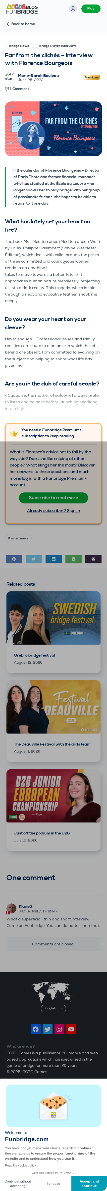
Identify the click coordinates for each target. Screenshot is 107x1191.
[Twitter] (34, 559)
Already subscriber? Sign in (53, 510)
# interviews (18, 538)
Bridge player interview (57, 46)
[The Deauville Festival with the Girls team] (53, 707)
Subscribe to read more (53, 498)
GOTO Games (34, 1072)
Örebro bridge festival (34, 655)
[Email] (93, 559)
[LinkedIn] (54, 559)
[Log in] (73, 9)
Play (91, 8)
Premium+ (92, 78)
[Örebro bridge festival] (53, 618)
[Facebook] (14, 559)
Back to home (23, 24)
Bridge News (19, 46)
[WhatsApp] (73, 559)
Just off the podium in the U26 (42, 833)
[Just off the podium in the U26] (53, 795)
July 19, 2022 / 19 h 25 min (38, 911)
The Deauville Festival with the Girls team (52, 744)
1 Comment (19, 89)
